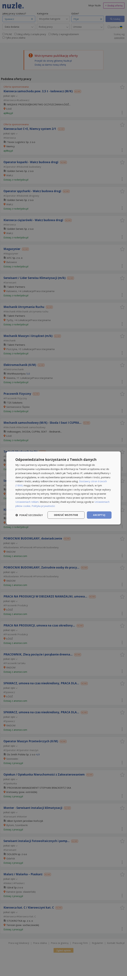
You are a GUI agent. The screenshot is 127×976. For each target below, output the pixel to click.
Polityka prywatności (43, 506)
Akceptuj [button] (99, 514)
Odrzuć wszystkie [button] (66, 514)
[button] (29, 515)
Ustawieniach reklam (27, 501)
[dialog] (63, 487)
